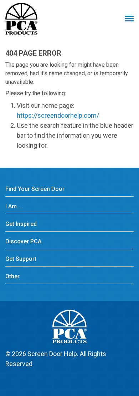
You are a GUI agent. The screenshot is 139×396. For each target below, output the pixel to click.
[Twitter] (65, 381)
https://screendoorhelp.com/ (58, 115)
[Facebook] (51, 381)
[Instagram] (93, 381)
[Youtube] (79, 381)
